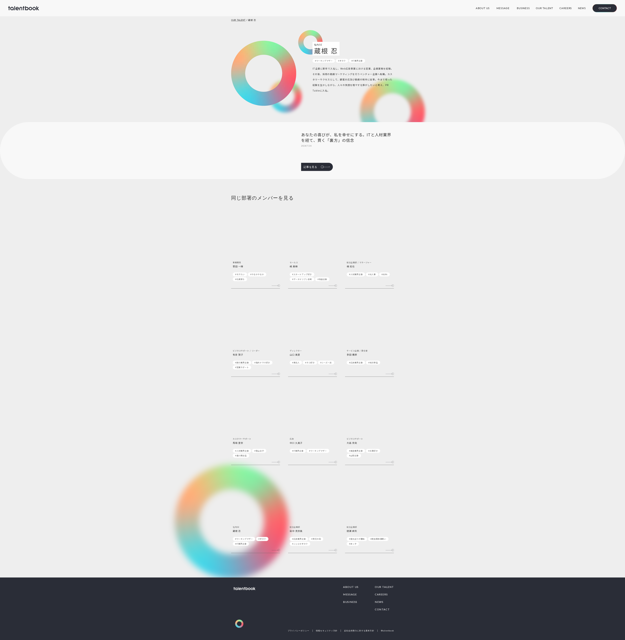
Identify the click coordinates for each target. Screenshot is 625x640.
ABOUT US (483, 8)
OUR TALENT (544, 8)
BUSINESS (523, 8)
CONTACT (382, 609)
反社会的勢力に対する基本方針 (359, 631)
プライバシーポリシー (298, 631)
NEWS (582, 8)
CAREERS (565, 8)
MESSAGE (502, 8)
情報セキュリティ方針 (326, 631)
